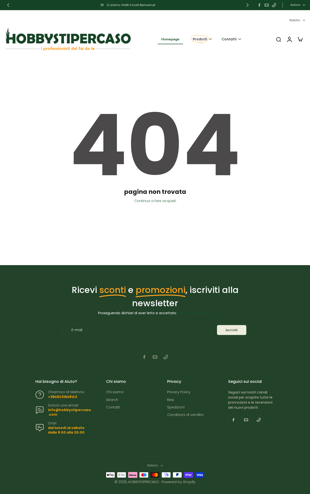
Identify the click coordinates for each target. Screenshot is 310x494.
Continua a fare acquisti (155, 200)
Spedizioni (176, 407)
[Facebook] (259, 5)
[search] (278, 39)
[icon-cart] (299, 39)
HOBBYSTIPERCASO (143, 481)
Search (112, 400)
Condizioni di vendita (185, 415)
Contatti (113, 407)
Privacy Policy (178, 392)
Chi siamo (115, 392)
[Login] (289, 39)
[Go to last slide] (8, 5)
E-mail (76, 330)
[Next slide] (247, 5)
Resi (170, 400)
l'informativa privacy (194, 313)
